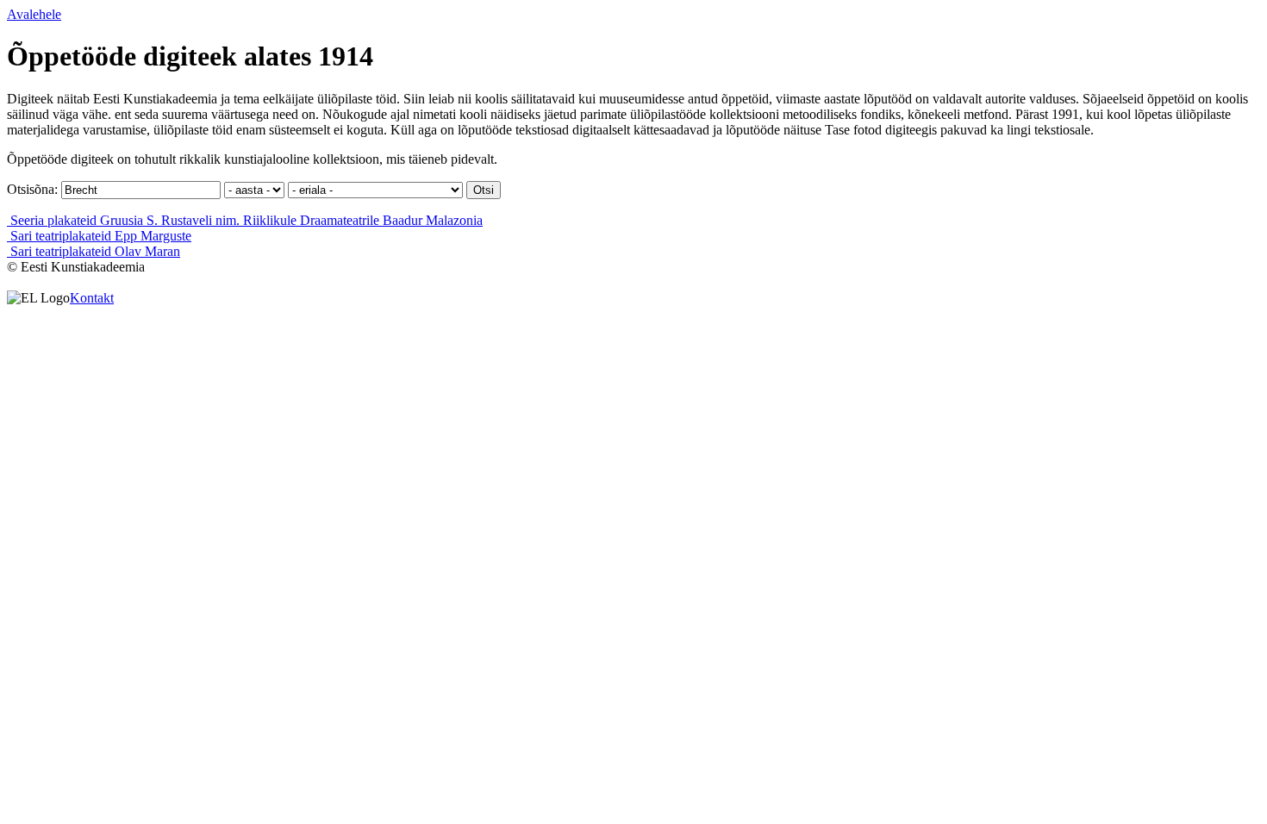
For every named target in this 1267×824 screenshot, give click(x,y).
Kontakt (92, 297)
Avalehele (34, 14)
